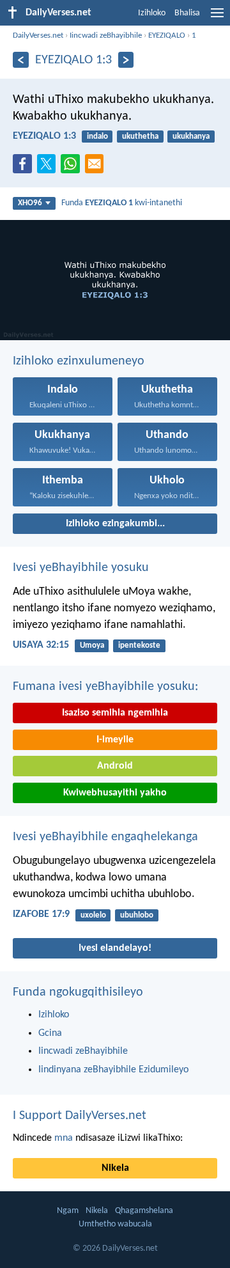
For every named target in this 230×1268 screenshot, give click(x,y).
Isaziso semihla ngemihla (115, 713)
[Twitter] (49, 167)
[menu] (217, 18)
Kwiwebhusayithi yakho (115, 793)
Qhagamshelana (144, 1211)
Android (115, 766)
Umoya (92, 645)
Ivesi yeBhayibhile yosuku (81, 567)
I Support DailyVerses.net (79, 1115)
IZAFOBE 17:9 (41, 914)
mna (63, 1138)
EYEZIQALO (166, 35)
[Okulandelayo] (126, 60)
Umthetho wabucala (115, 1224)
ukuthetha (140, 136)
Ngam (68, 1211)
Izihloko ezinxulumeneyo (78, 361)
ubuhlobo (136, 915)
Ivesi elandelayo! (115, 948)
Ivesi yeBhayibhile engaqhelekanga (105, 837)
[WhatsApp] (73, 164)
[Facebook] (25, 167)
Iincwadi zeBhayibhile (106, 35)
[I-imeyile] (97, 167)
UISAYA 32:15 (41, 645)
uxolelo (93, 915)
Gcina (50, 1033)
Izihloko (151, 13)
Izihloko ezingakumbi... (115, 524)
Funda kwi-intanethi (121, 203)
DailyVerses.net (38, 35)
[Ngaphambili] (21, 60)
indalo (97, 136)
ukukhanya (191, 136)
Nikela (115, 1168)
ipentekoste (139, 645)
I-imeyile (115, 740)
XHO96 (30, 203)
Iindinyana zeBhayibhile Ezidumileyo (113, 1070)
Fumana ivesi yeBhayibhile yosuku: (105, 686)
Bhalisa (187, 13)
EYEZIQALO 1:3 (44, 136)
